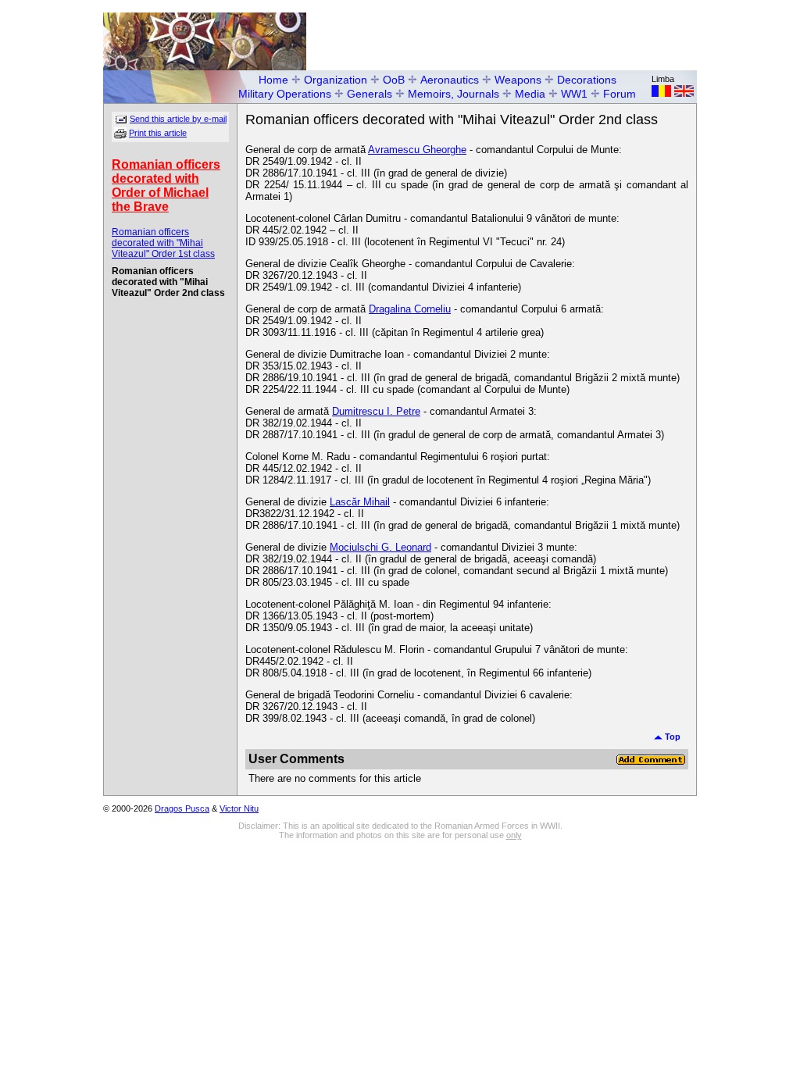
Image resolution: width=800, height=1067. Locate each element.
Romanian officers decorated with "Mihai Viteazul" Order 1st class (163, 243)
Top (671, 736)
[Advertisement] (514, 35)
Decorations (586, 79)
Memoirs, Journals (453, 93)
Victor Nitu (239, 808)
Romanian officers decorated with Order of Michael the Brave (166, 185)
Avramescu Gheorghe (417, 149)
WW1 (574, 93)
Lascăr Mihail (360, 502)
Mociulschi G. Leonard (380, 547)
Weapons (518, 79)
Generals (369, 93)
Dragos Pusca (182, 808)
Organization (335, 79)
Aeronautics (449, 79)
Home (273, 79)
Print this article (158, 132)
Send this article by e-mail (178, 118)
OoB (394, 79)
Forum (619, 93)
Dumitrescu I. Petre (376, 411)
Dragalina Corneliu (410, 309)
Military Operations (284, 93)
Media (530, 93)
